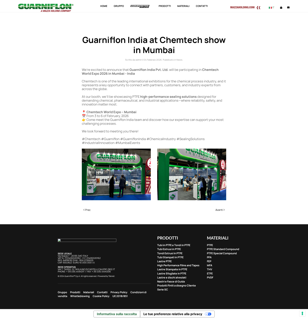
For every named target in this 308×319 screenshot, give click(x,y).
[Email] (288, 7)
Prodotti (75, 292)
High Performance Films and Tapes (178, 265)
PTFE (210, 245)
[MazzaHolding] (247, 7)
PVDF (210, 277)
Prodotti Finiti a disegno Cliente (176, 285)
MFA (209, 265)
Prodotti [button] (165, 6)
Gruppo (62, 292)
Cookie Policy (101, 296)
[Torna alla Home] (46, 7)
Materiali (88, 292)
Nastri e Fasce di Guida (171, 281)
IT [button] (273, 7)
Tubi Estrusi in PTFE (169, 249)
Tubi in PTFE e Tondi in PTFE (173, 245)
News (179, 59)
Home (103, 6)
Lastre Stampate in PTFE (172, 269)
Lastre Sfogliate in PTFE (171, 273)
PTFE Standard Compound (223, 249)
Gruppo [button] (119, 6)
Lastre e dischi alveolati (171, 277)
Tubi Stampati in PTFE (170, 257)
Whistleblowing (80, 296)
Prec (88, 210)
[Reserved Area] (281, 7)
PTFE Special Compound (222, 253)
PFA (209, 257)
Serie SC (162, 289)
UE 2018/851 (120, 296)
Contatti (202, 6)
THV (209, 269)
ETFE (210, 273)
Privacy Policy (119, 292)
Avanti (219, 210)
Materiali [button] (183, 6)
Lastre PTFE (164, 261)
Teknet (111, 276)
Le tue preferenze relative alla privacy (172, 314)
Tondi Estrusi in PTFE (169, 253)
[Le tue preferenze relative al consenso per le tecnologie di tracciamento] (302, 313)
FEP (209, 261)
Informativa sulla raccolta (117, 314)
